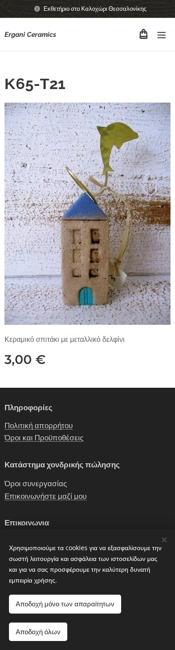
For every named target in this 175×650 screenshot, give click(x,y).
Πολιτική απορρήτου (38, 425)
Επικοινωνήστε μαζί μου (45, 496)
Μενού (162, 35)
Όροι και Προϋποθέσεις (43, 437)
